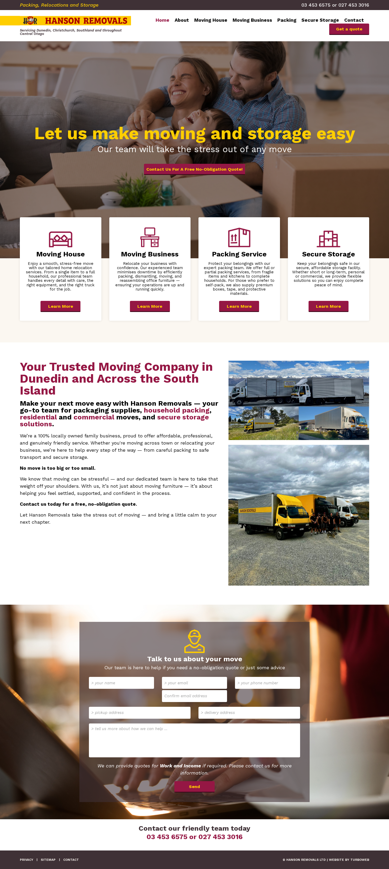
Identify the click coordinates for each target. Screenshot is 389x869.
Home (162, 20)
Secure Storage (320, 20)
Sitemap (48, 860)
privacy (26, 860)
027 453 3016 (353, 5)
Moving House (210, 20)
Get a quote (349, 28)
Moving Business (252, 20)
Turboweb (359, 860)
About (182, 20)
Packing (286, 20)
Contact (354, 20)
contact (71, 860)
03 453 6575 (316, 5)
